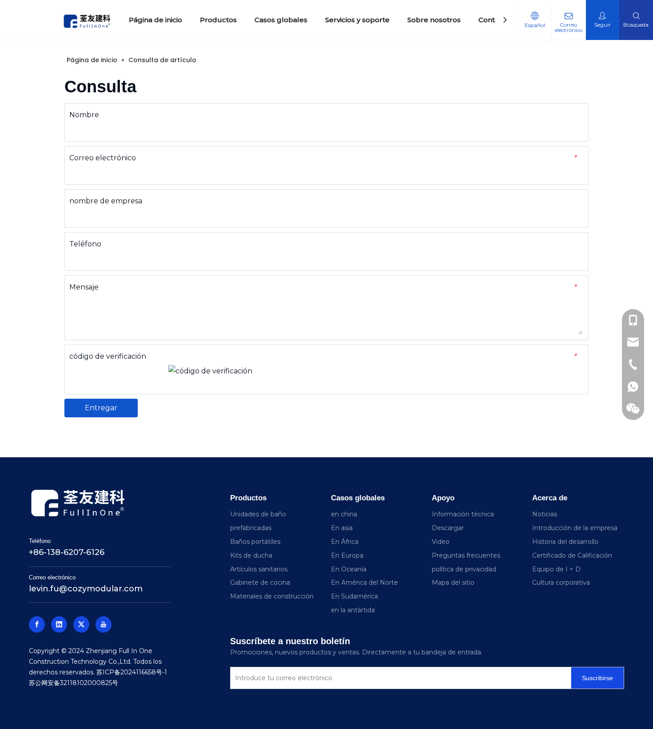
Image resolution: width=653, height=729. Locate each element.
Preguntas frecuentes (466, 555)
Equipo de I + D (556, 569)
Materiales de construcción (272, 596)
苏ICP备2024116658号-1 (131, 672)
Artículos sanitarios (258, 569)
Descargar (448, 528)
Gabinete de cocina (260, 582)
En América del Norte (364, 582)
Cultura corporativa (561, 582)
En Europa (347, 555)
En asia (342, 528)
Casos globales (281, 20)
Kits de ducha (251, 555)
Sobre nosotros (434, 20)
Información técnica (463, 514)
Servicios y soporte (357, 20)
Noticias (544, 514)
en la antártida (353, 610)
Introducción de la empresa (574, 528)
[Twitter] (81, 624)
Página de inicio (155, 20)
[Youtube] (103, 624)
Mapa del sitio (453, 582)
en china (344, 514)
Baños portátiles (255, 542)
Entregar (101, 408)
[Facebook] (37, 624)
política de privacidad (464, 569)
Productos (218, 20)
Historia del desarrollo (565, 542)
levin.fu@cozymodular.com (86, 589)
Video (441, 542)
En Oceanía (348, 569)
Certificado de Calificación (572, 555)
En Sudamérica (354, 596)
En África (344, 542)
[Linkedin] (59, 624)
